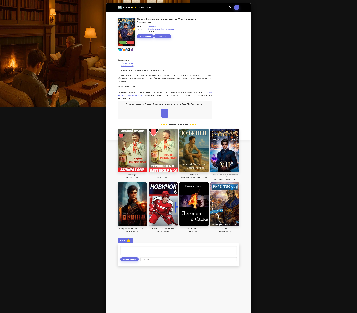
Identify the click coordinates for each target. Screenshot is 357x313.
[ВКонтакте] (121, 50)
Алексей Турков (132, 177)
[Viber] (132, 50)
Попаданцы (152, 27)
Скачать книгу (145, 36)
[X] (129, 50)
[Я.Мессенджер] (119, 50)
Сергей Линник (201, 177)
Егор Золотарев (154, 29)
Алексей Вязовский (188, 177)
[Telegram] (126, 50)
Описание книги (128, 63)
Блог (149, 7)
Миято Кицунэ (194, 231)
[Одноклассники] (124, 50)
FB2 (164, 113)
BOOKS (129, 7)
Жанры (142, 7)
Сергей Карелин (167, 29)
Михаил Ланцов (225, 231)
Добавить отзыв (129, 259)
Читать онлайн (162, 36)
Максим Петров (132, 231)
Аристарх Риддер (163, 231)
